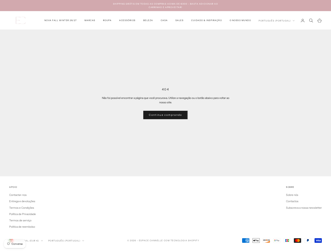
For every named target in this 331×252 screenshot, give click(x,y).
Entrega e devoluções (22, 201)
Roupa (107, 20)
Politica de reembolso (22, 226)
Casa (164, 20)
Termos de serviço (20, 220)
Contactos (292, 201)
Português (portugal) (275, 20)
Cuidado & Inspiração (206, 20)
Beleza (148, 20)
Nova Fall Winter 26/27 (60, 20)
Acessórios (127, 20)
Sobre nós (292, 195)
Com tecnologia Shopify (181, 240)
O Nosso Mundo (240, 20)
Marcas (89, 20)
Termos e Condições (21, 207)
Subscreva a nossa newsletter (304, 207)
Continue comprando (165, 114)
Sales (179, 20)
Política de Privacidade (22, 214)
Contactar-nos (18, 195)
